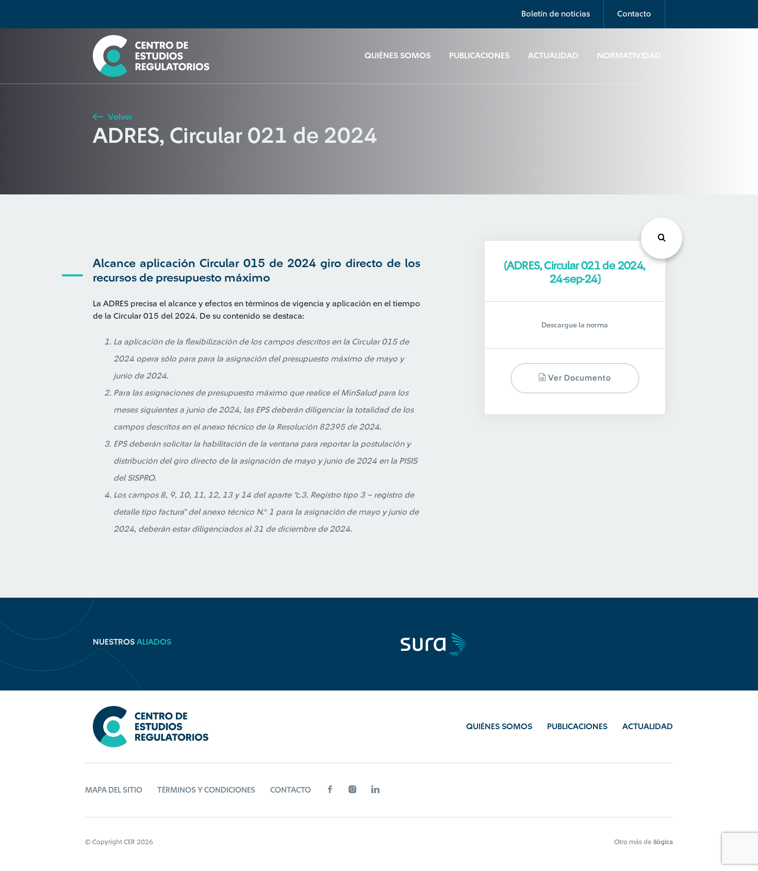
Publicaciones (479, 56)
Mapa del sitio (113, 790)
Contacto (634, 14)
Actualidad (553, 56)
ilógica (663, 842)
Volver (119, 117)
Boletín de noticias (555, 14)
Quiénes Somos (398, 56)
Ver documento (578, 379)
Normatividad (629, 56)
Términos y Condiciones (206, 790)
